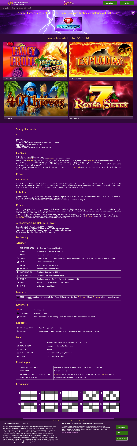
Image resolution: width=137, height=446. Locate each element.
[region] (68, 433)
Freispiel (77, 167)
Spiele (14, 8)
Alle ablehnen (121, 433)
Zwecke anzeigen (121, 438)
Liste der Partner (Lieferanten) (70, 432)
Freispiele (21, 153)
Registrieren (109, 3)
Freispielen (20, 218)
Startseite (5, 8)
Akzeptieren (121, 427)
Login (127, 3)
